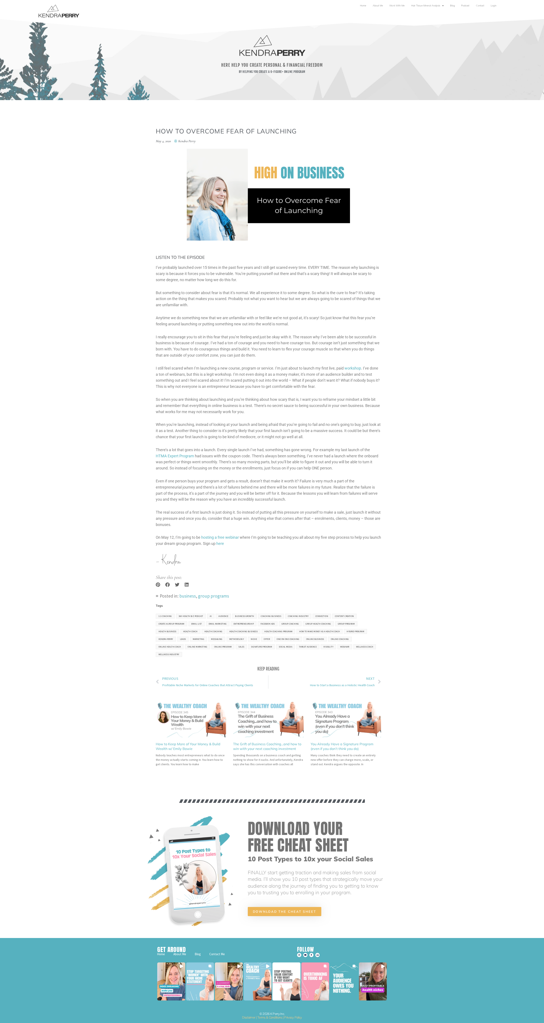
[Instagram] (299, 955)
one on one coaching (288, 639)
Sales (241, 646)
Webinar (344, 646)
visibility (328, 646)
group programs (213, 596)
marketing (198, 639)
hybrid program (355, 631)
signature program (261, 646)
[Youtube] (305, 955)
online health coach (170, 646)
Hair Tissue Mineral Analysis (425, 5)
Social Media (285, 646)
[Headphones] (317, 955)
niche (254, 639)
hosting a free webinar (220, 537)
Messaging (216, 639)
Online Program (223, 646)
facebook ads (268, 623)
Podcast (465, 5)
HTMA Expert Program (175, 456)
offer (267, 639)
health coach (190, 631)
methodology (236, 639)
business (187, 596)
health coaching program (278, 631)
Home (363, 5)
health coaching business (243, 631)
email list (196, 623)
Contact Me (217, 954)
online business (315, 639)
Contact (480, 5)
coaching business (271, 616)
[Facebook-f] (311, 955)
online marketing (197, 646)
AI (211, 616)
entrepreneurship (244, 623)
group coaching (290, 623)
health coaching (213, 631)
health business (167, 631)
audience (223, 616)
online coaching (340, 639)
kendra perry (166, 639)
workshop (352, 368)
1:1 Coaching (165, 616)
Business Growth (244, 616)
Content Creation (344, 616)
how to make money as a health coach (319, 631)
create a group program (171, 623)
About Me (378, 5)
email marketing (218, 623)
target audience (308, 646)
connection (321, 616)
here (220, 543)
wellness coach (364, 646)
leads (183, 639)
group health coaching (318, 623)
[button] (158, 584)
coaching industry (298, 616)
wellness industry (169, 654)
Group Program (346, 623)
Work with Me (397, 5)
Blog (452, 5)
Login (493, 5)
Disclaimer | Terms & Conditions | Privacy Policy (272, 1017)
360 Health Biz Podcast (191, 616)
